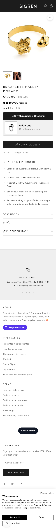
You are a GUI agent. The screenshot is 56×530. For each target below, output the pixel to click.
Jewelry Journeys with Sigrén (17, 374)
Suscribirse (16, 472)
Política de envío (11, 395)
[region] (28, 277)
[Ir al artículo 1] (7, 75)
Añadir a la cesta (28, 144)
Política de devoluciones (15, 400)
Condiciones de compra (14, 354)
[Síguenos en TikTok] (20, 483)
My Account (9, 369)
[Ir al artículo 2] (17, 75)
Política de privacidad (13, 405)
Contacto (7, 359)
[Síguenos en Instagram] (12, 483)
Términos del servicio (13, 390)
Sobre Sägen (9, 364)
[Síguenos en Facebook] (4, 483)
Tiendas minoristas (12, 348)
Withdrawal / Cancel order (16, 415)
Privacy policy (47, 493)
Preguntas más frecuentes (16, 343)
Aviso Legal (9, 410)
